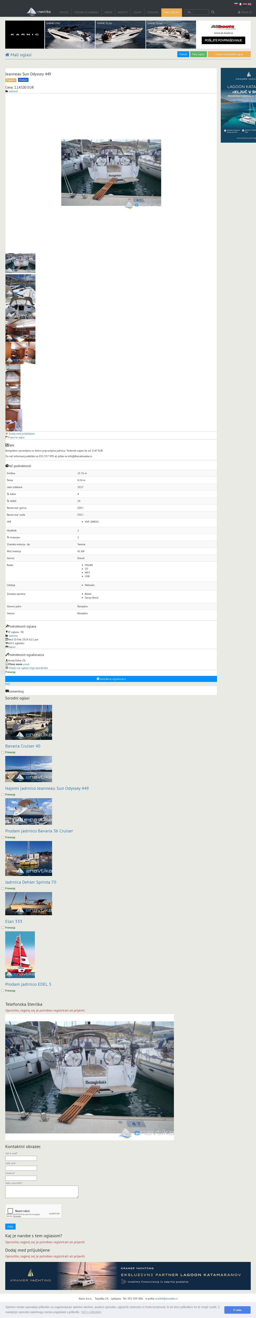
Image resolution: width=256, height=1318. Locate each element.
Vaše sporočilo (14, 1183)
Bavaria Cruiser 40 (22, 746)
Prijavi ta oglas (16, 437)
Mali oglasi (171, 12)
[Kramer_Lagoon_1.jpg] (128, 1276)
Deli (7, 683)
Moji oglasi (198, 54)
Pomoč (183, 54)
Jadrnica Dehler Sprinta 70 (30, 882)
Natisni (11, 647)
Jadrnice (13, 635)
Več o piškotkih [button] (91, 1312)
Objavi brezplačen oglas (229, 54)
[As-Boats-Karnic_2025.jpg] (128, 35)
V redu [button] (237, 1309)
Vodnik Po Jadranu (86, 12)
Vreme (108, 12)
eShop (137, 12)
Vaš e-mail (11, 1153)
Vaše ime (10, 1163)
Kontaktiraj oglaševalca (112, 679)
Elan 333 (13, 921)
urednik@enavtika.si (166, 1298)
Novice (64, 12)
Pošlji (10, 1226)
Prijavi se (246, 12)
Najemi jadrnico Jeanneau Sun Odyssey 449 (47, 788)
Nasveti (123, 12)
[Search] (213, 12)
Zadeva (10, 1173)
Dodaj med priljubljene (22, 433)
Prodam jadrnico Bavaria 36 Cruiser (39, 831)
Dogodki (152, 12)
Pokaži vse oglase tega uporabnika (28, 668)
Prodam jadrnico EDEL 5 (28, 984)
